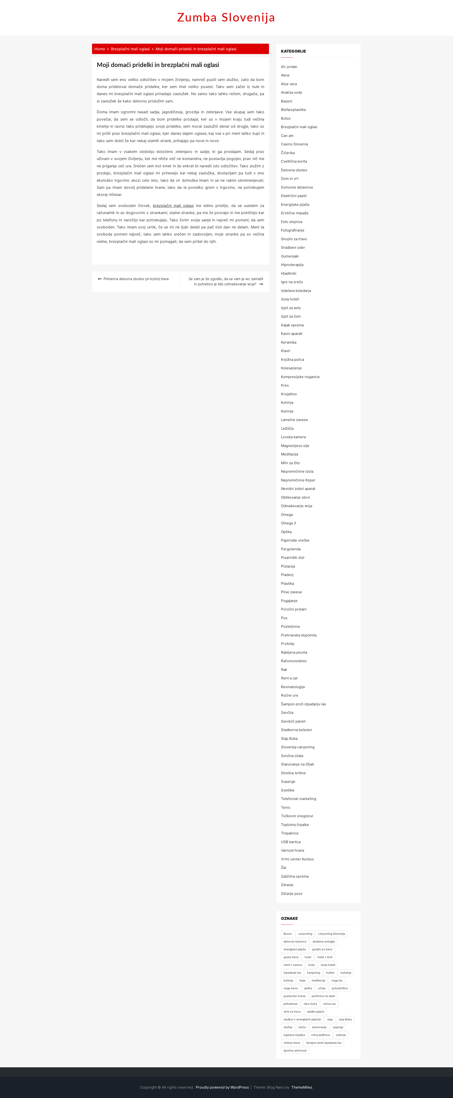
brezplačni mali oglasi (173, 205)
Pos (284, 618)
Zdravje (287, 885)
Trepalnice (290, 833)
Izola (311, 965)
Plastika (287, 583)
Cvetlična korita (294, 161)
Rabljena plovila (294, 652)
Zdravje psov (291, 893)
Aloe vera (289, 84)
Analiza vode (291, 92)
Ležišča (287, 428)
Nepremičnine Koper (298, 480)
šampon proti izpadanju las (323, 1042)
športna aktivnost (295, 1050)
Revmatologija (293, 687)
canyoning (305, 933)
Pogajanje (289, 600)
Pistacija (288, 566)
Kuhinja (287, 402)
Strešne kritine (293, 773)
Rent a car (289, 678)
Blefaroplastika (293, 109)
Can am (287, 135)
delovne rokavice (295, 941)
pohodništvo (340, 988)
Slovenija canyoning (298, 747)
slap (330, 1019)
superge (338, 1027)
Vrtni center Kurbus (297, 859)
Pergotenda (291, 549)
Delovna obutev (294, 170)
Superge (288, 781)
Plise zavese (291, 592)
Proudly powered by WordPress (223, 1087)
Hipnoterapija (292, 264)
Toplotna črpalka (295, 824)
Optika (286, 532)
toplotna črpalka (294, 1035)
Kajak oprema (292, 325)
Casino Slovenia (294, 144)
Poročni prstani (293, 609)
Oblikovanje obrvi (295, 497)
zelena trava (292, 1042)
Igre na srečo (292, 282)
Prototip (287, 643)
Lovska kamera (293, 437)
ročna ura (329, 1003)
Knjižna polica (292, 359)
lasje (302, 980)
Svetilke (287, 790)
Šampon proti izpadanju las (303, 704)
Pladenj (287, 574)
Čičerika (288, 153)
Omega (287, 514)
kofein (330, 972)
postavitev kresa (295, 996)
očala (322, 988)
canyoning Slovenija (331, 933)
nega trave (291, 988)
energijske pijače (295, 949)
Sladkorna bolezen (296, 730)
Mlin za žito (290, 463)
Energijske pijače (295, 204)
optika (308, 988)
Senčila (287, 712)
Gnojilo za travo (294, 239)
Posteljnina (290, 626)
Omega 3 (288, 523)
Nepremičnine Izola (297, 471)
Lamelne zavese (294, 419)
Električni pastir (294, 196)
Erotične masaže (295, 213)
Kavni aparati (291, 333)
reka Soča (310, 1003)
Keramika (288, 342)
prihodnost (291, 1003)
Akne (285, 75)
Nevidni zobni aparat (298, 488)
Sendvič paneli (293, 721)
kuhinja (288, 980)
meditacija (318, 980)
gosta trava (291, 957)
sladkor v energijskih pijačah (302, 1019)
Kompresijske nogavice (300, 376)
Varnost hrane (292, 850)
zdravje (341, 1035)
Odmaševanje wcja (296, 506)
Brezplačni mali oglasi (299, 127)
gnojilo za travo (322, 949)
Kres (285, 385)
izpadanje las (292, 972)
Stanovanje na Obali (297, 764)
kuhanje (346, 972)
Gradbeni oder (293, 247)
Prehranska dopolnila (298, 635)
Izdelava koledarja (296, 290)
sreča (302, 1027)
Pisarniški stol (292, 557)
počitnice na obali (323, 996)
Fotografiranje (292, 230)
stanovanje (319, 1027)
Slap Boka (289, 738)
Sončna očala (292, 755)
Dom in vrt (289, 178)
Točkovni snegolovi (297, 816)
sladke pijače (315, 1011)
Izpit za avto (291, 308)
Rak (284, 669)
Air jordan (289, 66)
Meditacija (289, 454)
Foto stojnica (291, 221)
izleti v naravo (293, 965)
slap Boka (345, 1019)
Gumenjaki (290, 256)
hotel (308, 957)
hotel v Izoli (324, 957)
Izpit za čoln (291, 316)
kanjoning (313, 972)
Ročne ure (289, 695)
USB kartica (291, 842)
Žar (283, 867)
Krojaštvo (289, 394)
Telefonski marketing (298, 798)
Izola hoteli (290, 299)
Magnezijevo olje (295, 445)
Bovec (288, 933)
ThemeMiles (301, 1087)
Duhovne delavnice (297, 187)
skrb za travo (292, 1011)
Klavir (285, 351)
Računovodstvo (294, 661)
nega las (337, 980)
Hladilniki (288, 273)
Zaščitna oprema (295, 876)
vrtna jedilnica (320, 1035)
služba (288, 1027)
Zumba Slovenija (226, 18)
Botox (286, 118)
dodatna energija (324, 941)
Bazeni (286, 101)
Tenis (285, 807)
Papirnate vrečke (295, 540)
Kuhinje (287, 411)
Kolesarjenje (291, 368)
